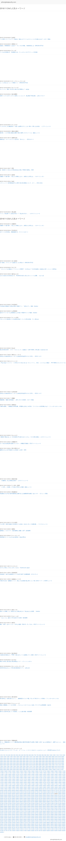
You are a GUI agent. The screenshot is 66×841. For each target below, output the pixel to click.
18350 (40, 785)
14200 (48, 777)
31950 (40, 811)
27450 (21, 803)
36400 (56, 819)
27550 (29, 803)
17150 (13, 784)
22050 (63, 792)
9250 (1, 769)
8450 (14, 768)
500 (25, 755)
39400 (25, 825)
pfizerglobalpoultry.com (8, 2)
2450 (14, 758)
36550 (2, 821)
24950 (25, 798)
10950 (59, 771)
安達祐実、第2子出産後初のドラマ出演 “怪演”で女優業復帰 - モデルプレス (19, 574)
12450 (44, 774)
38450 (17, 824)
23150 (17, 795)
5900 (43, 763)
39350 (21, 825)
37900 (40, 822)
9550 (21, 769)
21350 (9, 792)
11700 (52, 772)
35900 (17, 819)
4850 (40, 761)
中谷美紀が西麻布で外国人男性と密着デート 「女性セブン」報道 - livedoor (19, 306)
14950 (40, 779)
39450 (29, 825)
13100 (29, 776)
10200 (2, 771)
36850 (25, 821)
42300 (52, 830)
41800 (13, 830)
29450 (44, 806)
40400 (36, 827)
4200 (62, 760)
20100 (44, 789)
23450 (40, 795)
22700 (48, 793)
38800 (44, 824)
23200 (21, 795)
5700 (30, 763)
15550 (21, 781)
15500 (17, 781)
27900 (56, 803)
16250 (9, 782)
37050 (40, 821)
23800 (2, 797)
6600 (24, 764)
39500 (32, 825)
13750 (13, 777)
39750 (52, 825)
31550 (9, 811)
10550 (29, 771)
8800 (37, 768)
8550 (21, 768)
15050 (48, 779)
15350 (5, 781)
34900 (5, 817)
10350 (13, 771)
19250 (44, 787)
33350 (17, 814)
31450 (2, 811)
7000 (50, 764)
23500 (44, 795)
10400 (17, 771)
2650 (27, 758)
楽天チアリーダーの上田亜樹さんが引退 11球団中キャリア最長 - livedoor (18, 312)
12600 (56, 774)
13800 (17, 777)
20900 (40, 790)
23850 (5, 797)
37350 (63, 821)
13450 (56, 776)
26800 (36, 801)
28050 (2, 805)
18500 (52, 785)
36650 (9, 821)
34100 (9, 816)
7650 (27, 766)
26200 (56, 800)
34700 (56, 816)
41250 (36, 829)
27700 (40, 803)
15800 (40, 781)
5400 (11, 763)
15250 (63, 779)
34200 (17, 816)
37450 (5, 822)
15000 (44, 779)
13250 (40, 776)
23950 (13, 797)
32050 (48, 811)
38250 (2, 824)
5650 (27, 763)
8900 (43, 768)
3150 (59, 758)
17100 (9, 784)
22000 (59, 792)
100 (4, 755)
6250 (1, 764)
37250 (56, 821)
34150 (13, 816)
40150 (17, 827)
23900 (9, 797)
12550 (52, 774)
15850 (44, 781)
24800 (13, 798)
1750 (34, 756)
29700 (63, 806)
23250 (25, 795)
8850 (40, 768)
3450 (14, 760)
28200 (13, 805)
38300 (5, 824)
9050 (53, 768)
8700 (30, 768)
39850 (59, 825)
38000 (48, 822)
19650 (9, 789)
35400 (44, 817)
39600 (40, 825)
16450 (25, 782)
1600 (24, 756)
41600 (63, 829)
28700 (52, 805)
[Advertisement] (33, 24)
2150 (59, 756)
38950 (56, 824)
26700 (29, 801)
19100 (32, 787)
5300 (5, 763)
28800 (59, 805)
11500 (36, 772)
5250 (1, 763)
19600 (5, 789)
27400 (17, 803)
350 (17, 755)
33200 (5, 814)
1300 (5, 756)
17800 (63, 784)
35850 (13, 819)
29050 (13, 806)
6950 (46, 764)
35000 (13, 817)
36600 (5, 821)
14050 (36, 777)
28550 (40, 805)
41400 (48, 829)
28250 (17, 805)
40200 (21, 827)
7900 (43, 766)
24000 (17, 797)
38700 (36, 824)
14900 (36, 779)
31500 (5, 811)
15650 (29, 781)
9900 (43, 769)
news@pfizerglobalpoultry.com (33, 837)
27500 (25, 803)
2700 (30, 758)
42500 (2, 832)
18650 (63, 785)
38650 (32, 824)
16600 (36, 782)
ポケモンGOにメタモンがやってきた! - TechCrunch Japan (15, 567)
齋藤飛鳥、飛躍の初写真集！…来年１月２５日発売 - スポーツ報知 (17, 400)
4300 (5, 761)
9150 (59, 768)
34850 (2, 817)
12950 (17, 776)
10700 (40, 771)
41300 (40, 829)
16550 (32, 782)
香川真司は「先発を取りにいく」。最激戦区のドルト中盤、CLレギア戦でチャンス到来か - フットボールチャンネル (29, 698)
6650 (27, 764)
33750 (48, 814)
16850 (56, 782)
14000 (32, 777)
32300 (2, 813)
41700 (5, 830)
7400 (11, 766)
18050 (17, 785)
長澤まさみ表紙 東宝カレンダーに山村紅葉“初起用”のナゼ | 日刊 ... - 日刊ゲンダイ (21, 356)
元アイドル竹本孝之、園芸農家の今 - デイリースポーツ (14, 232)
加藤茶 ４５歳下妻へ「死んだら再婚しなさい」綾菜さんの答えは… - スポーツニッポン (22, 176)
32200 (59, 811)
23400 (36, 795)
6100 (56, 763)
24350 (44, 797)
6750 (34, 764)
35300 (36, 817)
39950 (2, 827)
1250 (1, 756)
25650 (13, 800)
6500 (17, 764)
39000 (59, 824)
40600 (52, 827)
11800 (59, 772)
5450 (14, 763)
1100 (57, 755)
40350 (32, 827)
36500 (63, 819)
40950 (13, 829)
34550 (44, 816)
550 (27, 755)
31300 (56, 809)
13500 (59, 776)
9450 (14, 769)
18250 (32, 785)
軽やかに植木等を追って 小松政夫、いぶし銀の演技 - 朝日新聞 (16, 711)
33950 (63, 814)
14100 (40, 777)
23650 (56, 795)
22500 (32, 793)
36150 (36, 819)
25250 (48, 798)
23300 (29, 795)
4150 (59, 760)
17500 (40, 784)
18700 (2, 787)
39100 (2, 825)
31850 (32, 811)
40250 (25, 827)
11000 (63, 771)
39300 (17, 825)
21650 (32, 792)
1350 (8, 756)
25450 (63, 798)
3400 (11, 760)
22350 (21, 793)
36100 (32, 819)
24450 (52, 797)
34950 (9, 817)
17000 (2, 784)
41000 (17, 829)
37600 (17, 822)
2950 (46, 758)
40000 (5, 827)
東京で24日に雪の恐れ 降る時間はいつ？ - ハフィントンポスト (16, 661)
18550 (56, 785)
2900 (43, 758)
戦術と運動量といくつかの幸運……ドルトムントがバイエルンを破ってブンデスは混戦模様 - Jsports (25, 705)
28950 (5, 806)
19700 (13, 789)
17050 (5, 784)
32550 (21, 813)
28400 (29, 805)
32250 (63, 811)
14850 (32, 779)
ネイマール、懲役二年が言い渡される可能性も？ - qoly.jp (14, 89)
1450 (14, 756)
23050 (9, 795)
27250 (5, 803)
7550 (21, 766)
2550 (21, 758)
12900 (13, 776)
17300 (25, 784)
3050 (53, 758)
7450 (14, 766)
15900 (48, 781)
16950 (63, 782)
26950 (48, 801)
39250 (13, 825)
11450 (32, 772)
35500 (52, 817)
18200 (29, 785)
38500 (21, 824)
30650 (5, 809)
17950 (9, 785)
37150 (48, 821)
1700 (30, 756)
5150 (59, 761)
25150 (40, 798)
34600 (48, 816)
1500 (17, 756)
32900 (48, 813)
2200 (62, 756)
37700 (25, 822)
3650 (27, 760)
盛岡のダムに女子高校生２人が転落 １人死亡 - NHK (13, 450)
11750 (56, 772)
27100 (59, 801)
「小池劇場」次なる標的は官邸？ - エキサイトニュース (14, 480)
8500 (17, 768)
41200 (32, 829)
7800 (37, 766)
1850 (40, 756)
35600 (59, 817)
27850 (52, 803)
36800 (21, 821)
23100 (13, 795)
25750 (21, 800)
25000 (29, 798)
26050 (44, 800)
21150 (59, 790)
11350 (25, 772)
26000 (40, 800)
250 (12, 755)
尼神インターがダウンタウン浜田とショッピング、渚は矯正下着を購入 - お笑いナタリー (22, 95)
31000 (32, 809)
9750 (34, 769)
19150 (36, 787)
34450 (36, 816)
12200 (25, 774)
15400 (9, 781)
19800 (21, 789)
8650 (27, 768)
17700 (56, 784)
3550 (21, 760)
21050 (52, 790)
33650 (40, 814)
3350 (8, 760)
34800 (63, 816)
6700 (30, 764)
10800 (48, 771)
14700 (21, 779)
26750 (32, 801)
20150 (48, 789)
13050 (25, 776)
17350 (29, 784)
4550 (21, 761)
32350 (5, 813)
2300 (5, 758)
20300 (59, 789)
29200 (25, 806)
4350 (8, 761)
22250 (13, 793)
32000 (44, 811)
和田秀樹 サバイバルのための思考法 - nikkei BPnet (13, 537)
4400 (11, 761)
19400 (56, 787)
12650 (59, 774)
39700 (48, 825)
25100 (36, 798)
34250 (21, 816)
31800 (29, 811)
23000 (5, 795)
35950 (21, 819)
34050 (5, 816)
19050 (29, 787)
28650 (48, 805)
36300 (48, 819)
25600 (9, 800)
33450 (25, 814)
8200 (62, 766)
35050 (17, 817)
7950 (46, 766)
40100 (13, 827)
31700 (21, 811)
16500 (29, 782)
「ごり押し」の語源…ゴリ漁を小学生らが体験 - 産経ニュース (15, 487)
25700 (17, 800)
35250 (32, 817)
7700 (30, 766)
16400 (21, 782)
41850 (17, 830)
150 (7, 755)
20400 (2, 790)
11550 (40, 772)
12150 (21, 774)
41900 (21, 830)
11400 (29, 772)
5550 (21, 763)
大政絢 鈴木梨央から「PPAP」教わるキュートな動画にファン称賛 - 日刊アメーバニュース (23, 655)
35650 (63, 817)
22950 (2, 795)
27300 (9, 803)
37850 (36, 822)
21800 (44, 792)
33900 (59, 814)
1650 (27, 756)
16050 (59, 781)
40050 (9, 827)
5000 (50, 761)
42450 (63, 830)
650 (32, 755)
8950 (46, 768)
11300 (21, 772)
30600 (2, 809)
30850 (21, 809)
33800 (52, 814)
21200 (63, 790)
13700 (9, 777)
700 (35, 755)
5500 (17, 763)
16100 (63, 781)
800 (40, 755)
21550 (25, 792)
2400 (11, 758)
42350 (56, 830)
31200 (48, 809)
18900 (17, 787)
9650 (27, 769)
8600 (24, 768)
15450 (13, 781)
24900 (21, 798)
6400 (11, 764)
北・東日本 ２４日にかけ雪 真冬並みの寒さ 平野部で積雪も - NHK (17, 170)
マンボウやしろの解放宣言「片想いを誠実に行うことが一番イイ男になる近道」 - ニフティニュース (25, 126)
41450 (52, 829)
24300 (40, 797)
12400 (40, 774)
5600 (24, 763)
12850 (9, 776)
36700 (13, 821)
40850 (5, 829)
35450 (48, 817)
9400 (11, 769)
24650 (2, 798)
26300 (63, 800)
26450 (9, 801)
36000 (25, 819)
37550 (13, 822)
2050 (53, 756)
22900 (63, 793)
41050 (21, 829)
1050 (54, 755)
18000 (13, 785)
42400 (59, 830)
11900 (2, 774)
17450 (36, 784)
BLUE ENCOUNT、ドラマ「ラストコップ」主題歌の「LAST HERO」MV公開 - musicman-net (24, 349)
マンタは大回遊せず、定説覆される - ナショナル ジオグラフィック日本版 (18, 52)
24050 (21, 797)
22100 (2, 793)
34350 (29, 816)
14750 (25, 779)
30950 (29, 809)
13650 (5, 777)
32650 (29, 813)
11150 (9, 772)
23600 (52, 795)
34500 (40, 816)
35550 (56, 817)
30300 (44, 808)
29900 (13, 808)
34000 (2, 816)
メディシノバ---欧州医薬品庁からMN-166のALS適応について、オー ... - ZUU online (21, 183)
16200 (5, 782)
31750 (25, 811)
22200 (9, 793)
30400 (52, 808)
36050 (29, 819)
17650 (52, 784)
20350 (63, 789)
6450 (14, 764)
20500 (9, 790)
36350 (52, 819)
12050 (13, 774)
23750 (63, 795)
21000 (48, 790)
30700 (9, 809)
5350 (8, 763)
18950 (21, 787)
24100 (25, 797)
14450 (2, 779)
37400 (2, 822)
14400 (63, 777)
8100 (56, 766)
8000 (50, 766)
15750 (36, 781)
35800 (9, 819)
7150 (59, 764)
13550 (63, 776)
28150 (9, 805)
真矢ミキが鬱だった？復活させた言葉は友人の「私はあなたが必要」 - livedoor (20, 611)
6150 (59, 763)
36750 (17, 821)
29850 (9, 808)
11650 (48, 772)
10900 (56, 771)
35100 (21, 817)
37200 (52, 821)
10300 (9, 771)
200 (9, 755)
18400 (44, 785)
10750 (44, 771)
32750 (36, 813)
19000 (25, 787)
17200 (17, 784)
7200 (62, 764)
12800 (5, 776)
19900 (29, 789)
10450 (21, 771)
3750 (34, 760)
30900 (25, 809)
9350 (8, 769)
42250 (48, 830)
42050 (32, 830)
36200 (40, 819)
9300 (5, 769)
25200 (44, 798)
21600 (29, 792)
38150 (59, 822)
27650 (36, 803)
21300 (5, 792)
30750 (13, 809)
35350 (40, 817)
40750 (63, 827)
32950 (52, 813)
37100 (44, 821)
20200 (52, 789)
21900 (52, 792)
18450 (48, 785)
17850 (2, 785)
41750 (9, 830)
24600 (63, 797)
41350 (44, 829)
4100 (56, 760)
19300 (48, 787)
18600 (59, 785)
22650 (44, 793)
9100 (56, 768)
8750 (34, 768)
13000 (21, 776)
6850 (40, 764)
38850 (48, 824)
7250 (1, 766)
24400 (48, 797)
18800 (9, 787)
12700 (63, 774)
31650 (17, 811)
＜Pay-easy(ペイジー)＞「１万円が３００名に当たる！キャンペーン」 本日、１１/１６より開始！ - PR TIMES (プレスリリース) (33, 363)
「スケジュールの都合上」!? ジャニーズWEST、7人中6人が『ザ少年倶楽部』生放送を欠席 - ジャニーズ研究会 (28, 269)
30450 (56, 808)
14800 (29, 779)
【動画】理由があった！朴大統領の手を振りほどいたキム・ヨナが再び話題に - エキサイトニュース (25, 437)
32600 (25, 813)
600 (30, 755)
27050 (56, 801)
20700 (25, 790)
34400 (32, 816)
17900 (5, 785)
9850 (40, 769)
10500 (25, 771)
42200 (44, 830)
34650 (52, 816)
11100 (5, 772)
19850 (25, 789)
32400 (9, 813)
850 (43, 755)
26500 (13, 801)
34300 (25, 816)
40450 (40, 827)
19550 (2, 789)
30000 (21, 808)
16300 (13, 782)
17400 (32, 784)
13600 (2, 777)
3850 (40, 760)
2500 (17, 758)
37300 (59, 821)
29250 (29, 806)
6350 (8, 764)
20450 (5, 790)
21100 (56, 790)
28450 (32, 805)
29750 (2, 808)
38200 (63, 822)
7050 (53, 764)
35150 (25, 817)
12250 (29, 774)
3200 (62, 758)
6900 (43, 764)
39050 (63, 824)
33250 (9, 814)
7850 (40, 766)
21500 (21, 792)
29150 (21, 806)
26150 (52, 800)
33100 (63, 813)
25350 (56, 798)
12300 (32, 774)
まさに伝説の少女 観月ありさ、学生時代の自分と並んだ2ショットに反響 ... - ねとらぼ (22, 275)
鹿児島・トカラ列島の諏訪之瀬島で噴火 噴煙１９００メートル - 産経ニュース (20, 133)
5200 (62, 761)
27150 (63, 801)
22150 (5, 793)
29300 (32, 806)
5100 (56, 761)
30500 (59, 808)
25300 (52, 798)
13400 (52, 776)
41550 (59, 829)
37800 (32, 822)
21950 (56, 792)
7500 (17, 766)
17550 (44, 784)
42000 (29, 830)
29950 (17, 808)
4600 (24, 761)
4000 (50, 760)
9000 (50, 768)
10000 (50, 769)
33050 (59, 813)
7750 (34, 766)
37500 (9, 822)
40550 (48, 827)
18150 (25, 785)
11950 (5, 774)
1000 (51, 755)
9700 (30, 769)
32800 (40, 813)
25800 (25, 800)
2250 (1, 758)
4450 (14, 761)
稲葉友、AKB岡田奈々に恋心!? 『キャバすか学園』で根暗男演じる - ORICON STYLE (21, 45)
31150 (44, 809)
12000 (9, 774)
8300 (5, 768)
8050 (53, 766)
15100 (52, 779)
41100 (25, 829)
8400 (11, 768)
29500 (48, 806)
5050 (53, 761)
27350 (13, 803)
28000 (63, 803)
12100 (17, 774)
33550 (32, 814)
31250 (52, 809)
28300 (21, 805)
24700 (5, 798)
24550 (59, 797)
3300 (5, 760)
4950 (46, 761)
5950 (46, 763)
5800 (37, 763)
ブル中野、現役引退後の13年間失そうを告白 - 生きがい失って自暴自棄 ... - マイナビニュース (23, 524)
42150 (40, 830)
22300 (17, 793)
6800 (37, 764)
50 (2, 755)
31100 (40, 809)
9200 (62, 768)
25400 (59, 798)
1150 (60, 755)
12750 (2, 776)
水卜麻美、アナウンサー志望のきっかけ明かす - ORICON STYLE (16, 262)
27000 (52, 801)
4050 (53, 760)
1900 (43, 756)
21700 (36, 792)
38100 (56, 822)
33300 (13, 814)
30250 (40, 808)
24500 (56, 797)
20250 (56, 789)
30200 (36, 808)
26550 (17, 801)
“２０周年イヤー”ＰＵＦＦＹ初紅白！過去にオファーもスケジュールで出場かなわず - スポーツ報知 (25, 39)
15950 (52, 781)
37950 (44, 822)
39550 (36, 825)
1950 (46, 756)
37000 (36, 821)
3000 (50, 758)
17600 (48, 784)
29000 (9, 806)
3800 (37, 760)
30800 (17, 809)
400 (20, 755)
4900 (43, 761)
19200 (40, 787)
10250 (5, 771)
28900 (2, 806)
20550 (13, 790)
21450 (17, 792)
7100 (56, 764)
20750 (29, 790)
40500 (44, 827)
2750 (34, 758)
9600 (24, 769)
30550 (63, 808)
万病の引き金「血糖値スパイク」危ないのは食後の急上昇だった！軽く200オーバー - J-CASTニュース (26, 580)
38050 (52, 822)
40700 (59, 827)
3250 (1, 760)
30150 (32, 808)
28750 (56, 805)
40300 (29, 827)
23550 (48, 795)
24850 (17, 798)
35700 (2, 819)
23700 (59, 795)
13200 (36, 776)
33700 (44, 814)
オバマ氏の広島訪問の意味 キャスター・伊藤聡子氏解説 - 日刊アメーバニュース (20, 443)
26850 (40, 801)
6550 (21, 764)
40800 (2, 829)
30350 (48, 808)
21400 (13, 792)
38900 (52, 824)
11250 (17, 772)
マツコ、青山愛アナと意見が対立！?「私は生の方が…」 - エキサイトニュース (20, 213)
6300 (5, 764)
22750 (52, 793)
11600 (44, 772)
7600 (24, 766)
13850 (21, 777)
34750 (59, 816)
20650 (21, 790)
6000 (50, 763)
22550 (36, 793)
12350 (36, 774)
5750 (34, 763)
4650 (27, 761)
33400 (21, 814)
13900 (25, 777)
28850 (63, 805)
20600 (17, 790)
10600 (32, 771)
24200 (32, 797)
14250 (52, 777)
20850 (36, 790)
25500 (2, 800)
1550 (21, 756)
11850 (63, 772)
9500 (17, 769)
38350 (9, 824)
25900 (32, 800)
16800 (52, 782)
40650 (56, 827)
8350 (8, 768)
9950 (46, 769)
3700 (30, 760)
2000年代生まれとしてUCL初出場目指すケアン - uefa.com (15, 668)
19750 (17, 789)
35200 (29, 817)
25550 (5, 800)
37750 (29, 822)
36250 (44, 819)
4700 (30, 761)
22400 (25, 793)
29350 (36, 806)
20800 (32, 790)
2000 (50, 756)
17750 (59, 784)
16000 (56, 781)
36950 (32, 821)
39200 (9, 825)
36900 (29, 821)
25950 (36, 800)
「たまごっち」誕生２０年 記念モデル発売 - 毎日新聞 (13, 618)
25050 (32, 798)
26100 (48, 800)
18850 (13, 787)
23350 (32, 795)
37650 (21, 822)
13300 (44, 776)
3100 (56, 758)
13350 (48, 776)
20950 (44, 790)
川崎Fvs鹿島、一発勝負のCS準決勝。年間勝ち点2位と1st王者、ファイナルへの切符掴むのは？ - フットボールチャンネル (31, 406)
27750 (44, 803)
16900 (59, 782)
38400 (13, 824)
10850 (52, 771)
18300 (36, 785)
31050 (36, 809)
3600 (24, 760)
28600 (44, 805)
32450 (13, 813)
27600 (32, 803)
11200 (13, 772)
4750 (34, 761)
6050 (53, 763)
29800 (5, 808)
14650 (17, 779)
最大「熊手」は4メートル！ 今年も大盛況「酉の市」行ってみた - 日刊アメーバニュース (22, 624)
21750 (40, 792)
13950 (29, 777)
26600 (21, 801)
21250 (2, 792)
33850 (56, 814)
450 (22, 755)
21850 (48, 792)
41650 (2, 830)
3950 (46, 760)
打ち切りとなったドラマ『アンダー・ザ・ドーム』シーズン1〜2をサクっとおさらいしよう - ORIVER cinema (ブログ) (30, 750)
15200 (59, 779)
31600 (13, 811)
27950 (59, 803)
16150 (2, 782)
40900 (9, 829)
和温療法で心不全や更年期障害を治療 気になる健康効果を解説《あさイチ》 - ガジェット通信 (24, 493)
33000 (56, 813)
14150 (44, 777)
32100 (52, 811)
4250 (1, 761)
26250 (59, 800)
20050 (40, 789)
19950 (32, 789)
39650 (44, 825)
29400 (40, 806)
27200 (2, 803)
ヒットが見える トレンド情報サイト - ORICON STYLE (14, 82)
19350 (52, 787)
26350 (2, 801)
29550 (52, 806)
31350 (59, 809)
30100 (29, 808)
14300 (56, 777)
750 (38, 755)
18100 (21, 785)
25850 (29, 800)
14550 (9, 779)
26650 (25, 801)
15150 (56, 779)
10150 (61, 769)
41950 (25, 830)
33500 (29, 814)
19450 (59, 787)
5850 (40, 763)
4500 (17, 761)
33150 (2, 814)
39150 (5, 825)
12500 (48, 774)
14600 (13, 779)
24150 (29, 797)
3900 (43, 760)
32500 (17, 813)
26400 (5, 801)
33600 (36, 814)
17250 (21, 784)
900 (45, 755)
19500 (63, 787)
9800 (37, 769)
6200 (62, 763)
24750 (9, 798)
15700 (32, 781)
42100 (36, 830)
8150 (59, 766)
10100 (58, 769)
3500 (17, 760)
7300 (5, 766)
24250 (36, 797)
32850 (44, 813)
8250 (1, 768)
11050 (2, 772)
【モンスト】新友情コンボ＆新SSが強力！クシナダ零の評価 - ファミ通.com (19, 319)
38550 (25, 824)
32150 (56, 811)
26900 (44, 801)
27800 (48, 803)
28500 (36, 805)
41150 (29, 829)
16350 (17, 782)
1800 (37, 756)
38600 (29, 824)
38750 (40, 824)
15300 (2, 781)
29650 (59, 806)
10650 (36, 771)
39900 (63, 825)
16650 (40, 782)
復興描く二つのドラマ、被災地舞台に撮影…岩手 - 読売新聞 (15, 530)
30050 (25, 808)
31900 (36, 811)
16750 (48, 782)
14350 (59, 777)
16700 (44, 782)
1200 (63, 755)
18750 (5, 787)
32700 (32, 813)
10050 (54, 769)
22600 (40, 793)
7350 (8, 766)
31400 (63, 809)
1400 (11, 756)
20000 (36, 789)
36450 (59, 819)
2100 (56, 756)
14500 (5, 779)
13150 (32, 776)
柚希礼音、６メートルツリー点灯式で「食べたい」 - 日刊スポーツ (17, 139)
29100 (17, 806)
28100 (5, 805)
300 (14, 755)
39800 (56, 825)
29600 (56, 806)
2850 (40, 758)
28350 (25, 805)
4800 (37, 761)
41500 (56, 829)
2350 (8, 758)
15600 (25, 781)
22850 (59, 793)
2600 (24, 758)
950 (48, 755)
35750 (5, 819)
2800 (37, 758)
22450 (29, 793)
